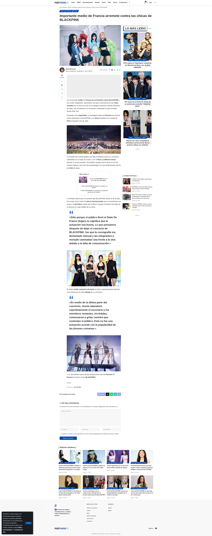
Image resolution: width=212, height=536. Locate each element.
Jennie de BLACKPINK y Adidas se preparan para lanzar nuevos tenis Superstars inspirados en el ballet (70, 467)
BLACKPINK (77, 387)
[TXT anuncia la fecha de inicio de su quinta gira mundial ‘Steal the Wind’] (137, 85)
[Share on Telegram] (117, 70)
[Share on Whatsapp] (114, 70)
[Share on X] (112, 70)
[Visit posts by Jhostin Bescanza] (62, 70)
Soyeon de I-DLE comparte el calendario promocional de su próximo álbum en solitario (137, 143)
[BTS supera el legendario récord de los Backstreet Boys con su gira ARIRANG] (137, 47)
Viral (144, 59)
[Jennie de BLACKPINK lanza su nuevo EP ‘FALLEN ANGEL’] (83, 180)
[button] (28, 523)
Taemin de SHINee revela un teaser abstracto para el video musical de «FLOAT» (142, 205)
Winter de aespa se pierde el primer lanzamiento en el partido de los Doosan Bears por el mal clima (142, 196)
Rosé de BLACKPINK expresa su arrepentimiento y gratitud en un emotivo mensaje (117, 493)
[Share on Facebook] (109, 70)
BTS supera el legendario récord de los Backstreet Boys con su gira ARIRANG (137, 65)
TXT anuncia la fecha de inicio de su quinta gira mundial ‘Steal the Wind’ (137, 104)
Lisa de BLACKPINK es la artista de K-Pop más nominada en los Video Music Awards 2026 (70, 493)
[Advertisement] (94, 86)
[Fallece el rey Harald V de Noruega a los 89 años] (127, 181)
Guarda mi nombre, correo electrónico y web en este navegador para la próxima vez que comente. (90, 433)
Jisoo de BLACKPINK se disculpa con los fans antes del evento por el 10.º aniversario (142, 493)
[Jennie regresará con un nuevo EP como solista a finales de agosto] (118, 456)
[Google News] (156, 528)
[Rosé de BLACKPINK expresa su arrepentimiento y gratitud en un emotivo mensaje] (118, 482)
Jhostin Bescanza (70, 69)
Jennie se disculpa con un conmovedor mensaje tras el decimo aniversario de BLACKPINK (94, 493)
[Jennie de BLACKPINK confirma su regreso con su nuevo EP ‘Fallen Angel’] (94, 456)
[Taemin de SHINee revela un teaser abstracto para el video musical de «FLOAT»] (127, 206)
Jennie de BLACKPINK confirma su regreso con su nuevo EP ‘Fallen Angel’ (94, 467)
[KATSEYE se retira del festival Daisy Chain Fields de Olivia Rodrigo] (127, 189)
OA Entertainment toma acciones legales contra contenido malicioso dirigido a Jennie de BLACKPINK (142, 467)
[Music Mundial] (62, 2)
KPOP (130, 59)
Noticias (137, 59)
